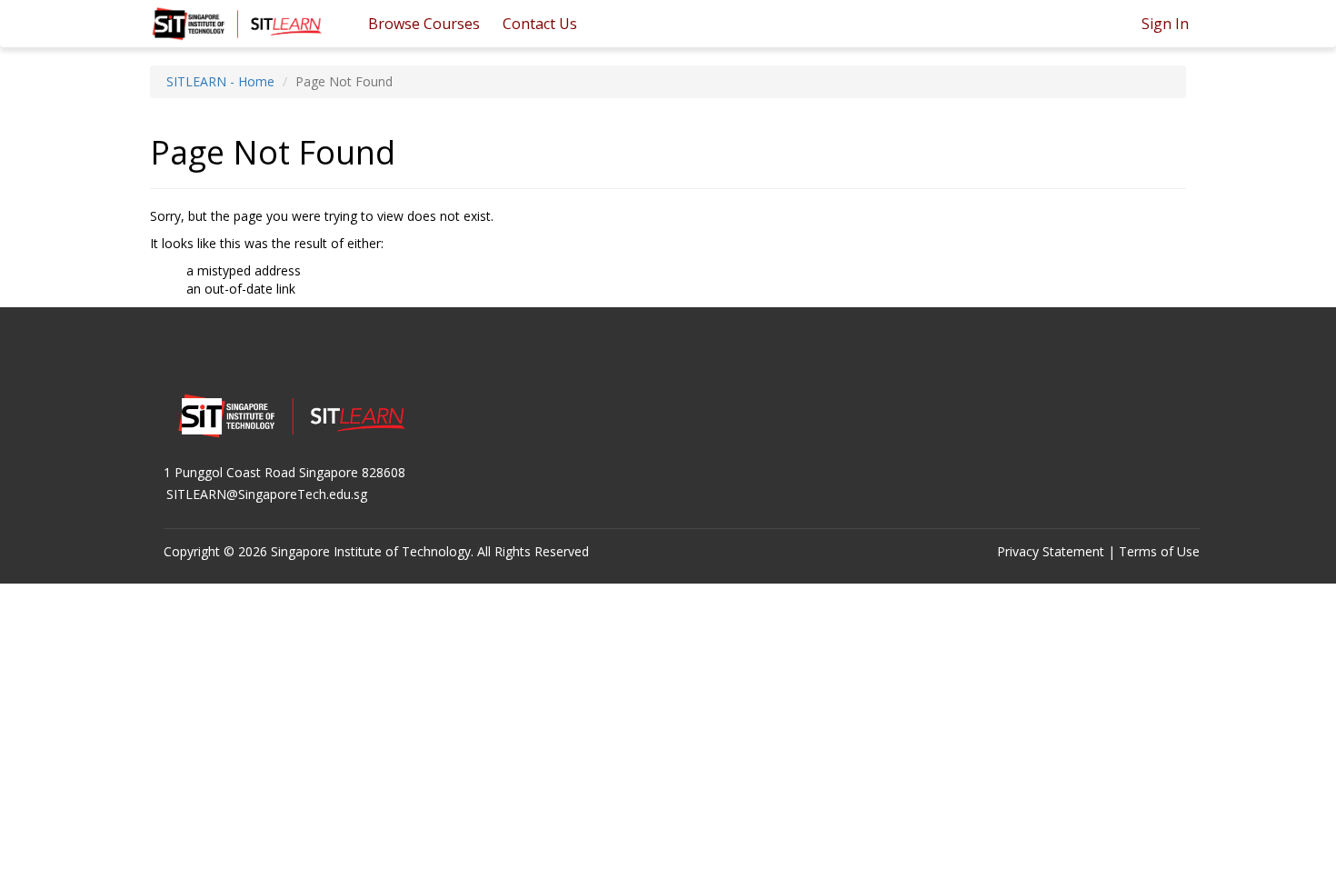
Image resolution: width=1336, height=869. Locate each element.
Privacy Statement (1050, 551)
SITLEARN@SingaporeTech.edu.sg (266, 494)
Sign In (1165, 24)
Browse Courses (424, 24)
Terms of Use (1159, 551)
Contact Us (540, 24)
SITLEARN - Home (220, 81)
